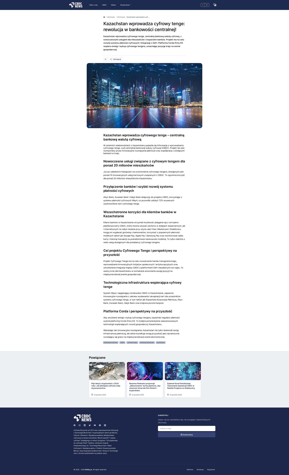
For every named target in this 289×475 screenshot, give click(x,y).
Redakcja (200, 469)
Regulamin (211, 469)
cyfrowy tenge (132, 342)
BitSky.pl (88, 469)
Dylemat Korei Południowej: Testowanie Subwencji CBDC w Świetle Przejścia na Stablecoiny (181, 385)
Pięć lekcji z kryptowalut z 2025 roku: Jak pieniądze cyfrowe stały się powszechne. (105, 385)
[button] (215, 4)
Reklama (190, 469)
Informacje (111, 17)
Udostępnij (116, 59)
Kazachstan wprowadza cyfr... (138, 17)
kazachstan (160, 342)
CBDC (104, 5)
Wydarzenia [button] (124, 5)
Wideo (113, 5)
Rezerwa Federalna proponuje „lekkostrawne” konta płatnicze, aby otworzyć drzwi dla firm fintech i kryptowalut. (144, 387)
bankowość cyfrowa (110, 342)
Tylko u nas (93, 5)
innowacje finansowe (147, 342)
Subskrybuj (187, 435)
